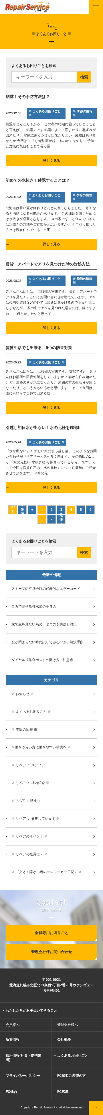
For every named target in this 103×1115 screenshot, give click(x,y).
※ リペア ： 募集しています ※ (35, 818)
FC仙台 (11, 1092)
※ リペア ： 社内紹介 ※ (30, 783)
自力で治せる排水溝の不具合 (33, 606)
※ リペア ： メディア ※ (30, 765)
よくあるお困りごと (72, 1056)
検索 (84, 77)
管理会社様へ (67, 1025)
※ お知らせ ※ (22, 694)
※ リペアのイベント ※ (29, 836)
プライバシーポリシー (23, 1076)
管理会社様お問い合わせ (51, 952)
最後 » (61, 519)
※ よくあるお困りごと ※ (31, 712)
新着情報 (12, 1039)
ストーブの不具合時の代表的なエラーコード (45, 589)
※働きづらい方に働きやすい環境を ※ (41, 747)
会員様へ (12, 1025)
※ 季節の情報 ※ (24, 729)
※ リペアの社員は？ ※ (29, 854)
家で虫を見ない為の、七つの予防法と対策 (44, 624)
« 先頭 (22, 509)
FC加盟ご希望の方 (71, 1076)
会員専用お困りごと (51, 933)
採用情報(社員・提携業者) (23, 1058)
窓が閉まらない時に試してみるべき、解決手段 (47, 642)
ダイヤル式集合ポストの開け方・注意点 (42, 660)
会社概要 (64, 1039)
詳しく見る (51, 161)
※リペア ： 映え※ (26, 801)
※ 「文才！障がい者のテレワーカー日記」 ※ (46, 872)
